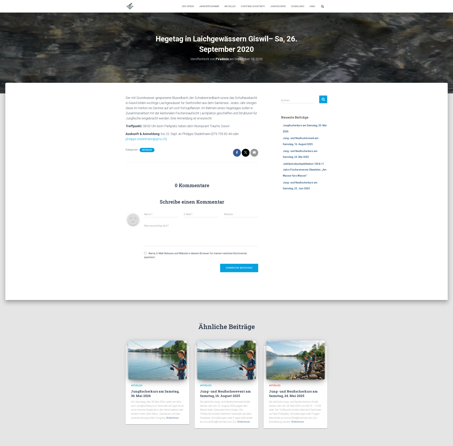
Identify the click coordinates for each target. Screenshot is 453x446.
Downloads (297, 6)
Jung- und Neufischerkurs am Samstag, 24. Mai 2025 (293, 393)
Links (312, 6)
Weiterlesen (172, 417)
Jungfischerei (278, 6)
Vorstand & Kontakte (253, 6)
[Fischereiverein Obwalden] (130, 6)
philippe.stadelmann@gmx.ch (146, 139)
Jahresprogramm (209, 6)
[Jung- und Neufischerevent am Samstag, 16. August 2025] (226, 359)
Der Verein (188, 6)
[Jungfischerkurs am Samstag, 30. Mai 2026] (157, 359)
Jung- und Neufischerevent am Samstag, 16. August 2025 (225, 393)
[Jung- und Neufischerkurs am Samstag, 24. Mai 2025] (295, 359)
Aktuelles (230, 6)
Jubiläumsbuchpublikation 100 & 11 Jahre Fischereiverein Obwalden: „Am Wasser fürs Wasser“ (304, 169)
